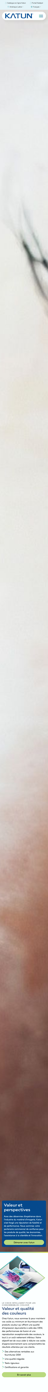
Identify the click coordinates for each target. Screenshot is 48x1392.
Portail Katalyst (37, 3)
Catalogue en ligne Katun (16, 3)
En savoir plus (24, 1374)
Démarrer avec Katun (24, 1242)
